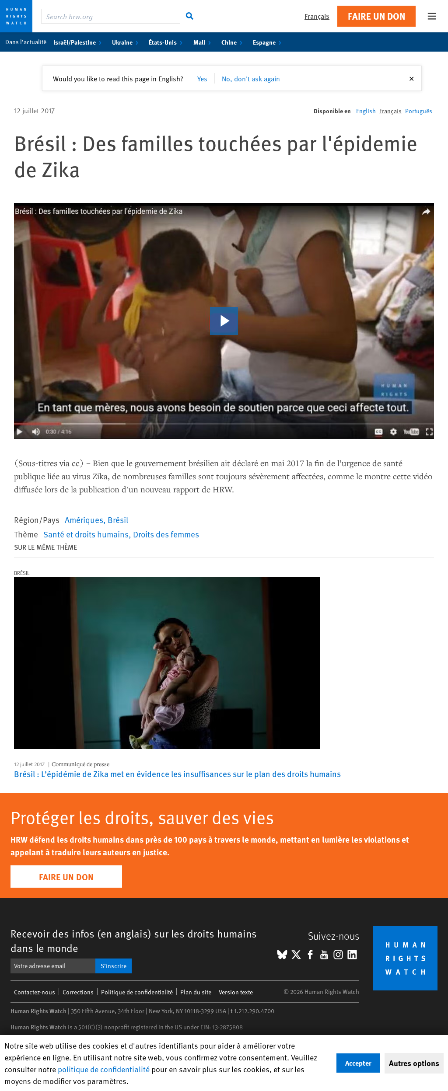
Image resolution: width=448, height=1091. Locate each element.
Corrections (78, 992)
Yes (202, 78)
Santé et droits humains (86, 534)
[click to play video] (224, 321)
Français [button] (316, 16)
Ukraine (122, 42)
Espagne (264, 42)
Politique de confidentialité (137, 992)
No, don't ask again (251, 78)
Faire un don (376, 16)
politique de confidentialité (104, 1068)
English (366, 111)
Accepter (358, 1063)
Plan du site (195, 992)
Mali (199, 42)
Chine (229, 42)
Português (418, 111)
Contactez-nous (34, 992)
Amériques (84, 519)
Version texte (236, 992)
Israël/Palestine (74, 42)
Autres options (414, 1063)
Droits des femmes (166, 534)
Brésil (118, 519)
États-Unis (163, 42)
